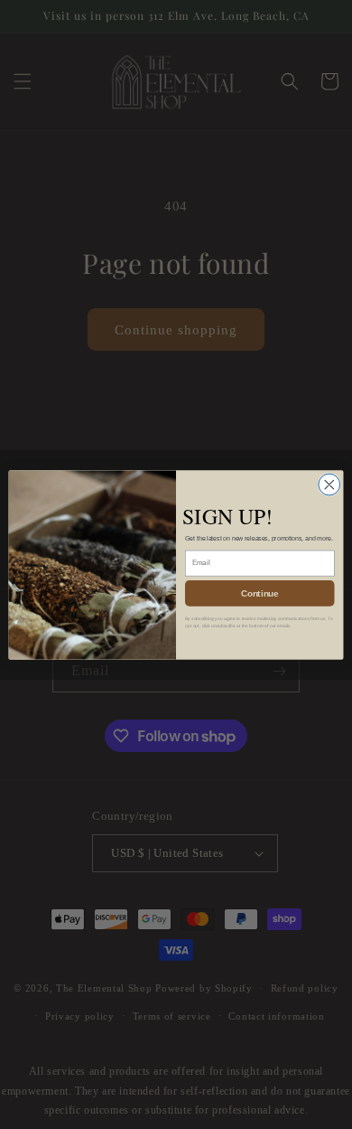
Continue (259, 592)
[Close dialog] (329, 484)
